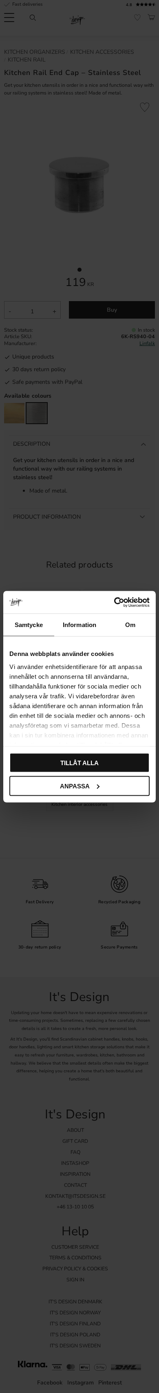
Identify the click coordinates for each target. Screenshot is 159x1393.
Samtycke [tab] (29, 624)
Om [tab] (130, 624)
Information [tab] (79, 624)
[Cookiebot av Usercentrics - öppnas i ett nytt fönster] (114, 602)
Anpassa (75, 785)
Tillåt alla (79, 762)
